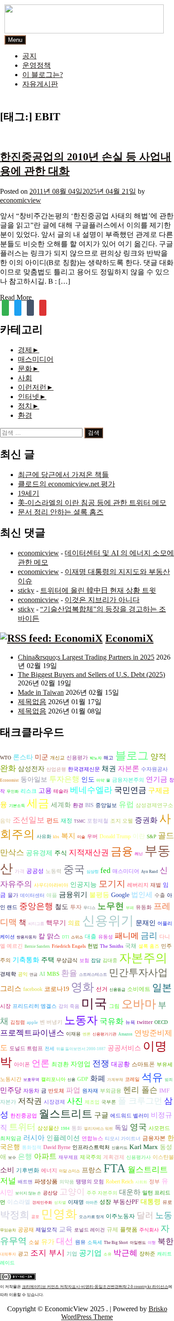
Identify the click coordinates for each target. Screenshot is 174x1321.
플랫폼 (128, 1229)
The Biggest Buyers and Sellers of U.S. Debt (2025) (91, 674)
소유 (108, 1254)
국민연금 (130, 790)
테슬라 (61, 791)
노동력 (54, 871)
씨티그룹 (36, 923)
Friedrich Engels (69, 946)
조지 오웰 (121, 821)
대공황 (120, 1064)
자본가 (8, 1102)
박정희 (14, 1215)
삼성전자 (31, 768)
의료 (74, 923)
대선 (64, 1241)
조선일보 (28, 819)
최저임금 (10, 1139)
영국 (138, 1127)
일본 (162, 987)
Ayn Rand (149, 871)
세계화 (61, 804)
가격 (20, 871)
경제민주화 (42, 1202)
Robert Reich (119, 1182)
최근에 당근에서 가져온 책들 (63, 474)
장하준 (147, 1254)
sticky (26, 590)
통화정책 (31, 1147)
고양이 (72, 1191)
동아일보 (34, 779)
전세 (49, 1048)
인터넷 (28, 396)
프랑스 (92, 1170)
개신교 (57, 757)
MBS (53, 973)
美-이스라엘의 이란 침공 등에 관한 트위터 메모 (92, 502)
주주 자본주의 (102, 1193)
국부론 (108, 1102)
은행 (25, 1156)
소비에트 (138, 989)
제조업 (92, 1102)
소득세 (94, 1242)
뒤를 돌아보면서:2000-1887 (81, 1049)
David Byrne (56, 1147)
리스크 (29, 791)
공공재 (26, 1230)
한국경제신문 (84, 769)
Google (120, 895)
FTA (115, 1168)
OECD (161, 1022)
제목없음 (32, 701)
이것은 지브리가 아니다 (102, 599)
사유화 (44, 836)
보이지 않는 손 (28, 1193)
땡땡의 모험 (90, 1182)
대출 (90, 936)
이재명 (76, 1202)
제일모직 (46, 1230)
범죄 (169, 1079)
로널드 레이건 (89, 1229)
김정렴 (17, 1022)
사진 (75, 1101)
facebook (32, 989)
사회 (25, 378)
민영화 (59, 1214)
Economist (9, 780)
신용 (71, 1079)
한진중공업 (23, 1116)
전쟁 (100, 1063)
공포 (35, 1217)
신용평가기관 (104, 1034)
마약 (100, 780)
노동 (163, 1215)
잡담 (96, 960)
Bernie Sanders (37, 946)
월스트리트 (65, 1114)
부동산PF (126, 1202)
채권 (109, 768)
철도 (61, 906)
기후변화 (27, 1170)
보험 (84, 960)
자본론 (128, 768)
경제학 (8, 974)
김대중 (110, 960)
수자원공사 (154, 769)
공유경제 (39, 852)
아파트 (45, 1156)
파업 (73, 1090)
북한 (165, 1241)
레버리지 (138, 885)
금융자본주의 (128, 780)
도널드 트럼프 (26, 1048)
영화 (82, 987)
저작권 (30, 1101)
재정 (66, 820)
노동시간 (10, 1079)
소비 (7, 1170)
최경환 (60, 1064)
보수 (12, 1157)
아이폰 (22, 1064)
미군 (41, 757)
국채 (131, 945)
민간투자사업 (138, 972)
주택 (47, 959)
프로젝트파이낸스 (32, 1032)
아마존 (92, 1202)
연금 (33, 974)
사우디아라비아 (51, 885)
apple (32, 1022)
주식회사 (149, 1229)
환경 (25, 415)
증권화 (146, 820)
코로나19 (56, 989)
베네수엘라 (91, 790)
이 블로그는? (42, 74)
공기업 (90, 1253)
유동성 (105, 936)
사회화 (141, 1182)
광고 (23, 1254)
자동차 (31, 1091)
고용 (45, 790)
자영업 (80, 1064)
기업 (71, 1254)
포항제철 (97, 821)
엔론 (87, 1034)
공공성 (35, 871)
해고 (108, 757)
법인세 (142, 894)
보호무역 (31, 1079)
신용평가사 (138, 1157)
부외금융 (110, 1091)
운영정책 (36, 65)
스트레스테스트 (93, 974)
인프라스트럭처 (91, 1147)
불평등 (99, 894)
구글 (101, 1115)
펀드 (52, 820)
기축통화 (25, 959)
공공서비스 (124, 1048)
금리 (149, 935)
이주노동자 (120, 1216)
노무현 (110, 906)
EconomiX (129, 638)
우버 (92, 837)
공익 (23, 974)
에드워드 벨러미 (129, 1116)
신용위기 (108, 920)
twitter (145, 1022)
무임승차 (8, 1230)
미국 (94, 1003)
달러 (145, 1215)
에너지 (49, 1170)
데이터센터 (32, 895)
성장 (105, 1202)
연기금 (156, 779)
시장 (5, 1006)
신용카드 (120, 1148)
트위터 (22, 1127)
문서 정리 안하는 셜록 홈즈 (61, 512)
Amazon (125, 1034)
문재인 (146, 922)
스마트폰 (143, 1064)
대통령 (151, 1201)
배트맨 (25, 1181)
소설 (34, 1242)
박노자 (96, 758)
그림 (114, 1006)
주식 (60, 853)
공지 (29, 56)
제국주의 (90, 1157)
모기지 (112, 884)
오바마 (138, 1004)
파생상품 (46, 1181)
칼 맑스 (49, 936)
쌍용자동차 (27, 937)
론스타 (23, 757)
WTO (5, 757)
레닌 (139, 854)
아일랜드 (138, 1242)
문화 (25, 368)
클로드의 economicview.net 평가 (66, 484)
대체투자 (8, 1254)
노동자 (81, 1020)
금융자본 (154, 1138)
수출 (159, 895)
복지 (68, 836)
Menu (15, 40)
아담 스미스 (69, 1171)
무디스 (89, 907)
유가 (47, 1241)
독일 (121, 1127)
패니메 (127, 935)
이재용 (73, 1034)
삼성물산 (48, 1128)
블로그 (132, 756)
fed (105, 870)
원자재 (90, 1091)
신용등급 (117, 989)
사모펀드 (159, 1128)
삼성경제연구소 (154, 805)
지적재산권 (89, 852)
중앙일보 (106, 805)
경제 (25, 350)
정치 (25, 406)
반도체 (56, 1091)
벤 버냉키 (51, 1022)
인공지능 (83, 884)
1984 (65, 1128)
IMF (164, 1090)
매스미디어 (36, 359)
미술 (81, 837)
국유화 (111, 1021)
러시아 (34, 1137)
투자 (76, 907)
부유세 (165, 1065)
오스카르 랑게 (91, 1217)
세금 (38, 803)
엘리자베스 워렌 (98, 1128)
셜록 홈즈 (148, 946)
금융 (122, 851)
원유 (80, 1242)
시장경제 (54, 1102)
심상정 (93, 871)
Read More (16, 297)
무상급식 (67, 960)
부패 (130, 907)
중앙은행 (36, 906)
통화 (76, 1128)
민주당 (10, 1090)
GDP (82, 1079)
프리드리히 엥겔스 (34, 1006)
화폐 (97, 1078)
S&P (151, 836)
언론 (41, 1063)
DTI (65, 937)
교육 (65, 1229)
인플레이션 (63, 1138)
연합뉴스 (92, 1138)
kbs (56, 837)
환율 (69, 973)
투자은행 (64, 779)
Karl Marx (143, 1146)
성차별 (60, 1202)
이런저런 (32, 387)
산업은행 (56, 769)
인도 (88, 779)
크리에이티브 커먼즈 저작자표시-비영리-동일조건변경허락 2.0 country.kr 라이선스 (95, 1286)
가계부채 (115, 1079)
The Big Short (116, 1242)
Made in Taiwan (41, 692)
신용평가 (77, 758)
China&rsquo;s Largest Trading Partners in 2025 (86, 657)
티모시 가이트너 (123, 1138)
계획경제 (113, 1157)
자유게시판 (40, 84)
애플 (51, 895)
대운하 (130, 1192)
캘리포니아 (53, 1079)
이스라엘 (18, 1202)
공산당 (50, 1193)
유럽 (126, 804)
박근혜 (125, 1252)
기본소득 (17, 805)
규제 (112, 1229)
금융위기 (73, 894)
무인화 (13, 791)
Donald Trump (115, 837)
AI (42, 974)
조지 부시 (47, 1252)
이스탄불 (163, 1157)
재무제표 (68, 1157)
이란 (139, 836)
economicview (20, 200)
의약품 (66, 1181)
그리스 (10, 988)
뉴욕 (130, 1022)
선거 (102, 989)
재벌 (155, 885)
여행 (152, 1242)
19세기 (28, 493)
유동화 (144, 907)
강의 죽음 (68, 1006)
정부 (154, 1182)
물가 (13, 895)
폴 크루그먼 (140, 1100)
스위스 (77, 937)
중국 (74, 869)
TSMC (79, 821)
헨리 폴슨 (140, 1089)
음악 (5, 821)
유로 (167, 1202)
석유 (152, 1077)
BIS (89, 805)
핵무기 (56, 922)
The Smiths (111, 946)
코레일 (132, 1079)
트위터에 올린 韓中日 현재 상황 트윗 (98, 590)
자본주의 (143, 958)
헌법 (92, 946)
